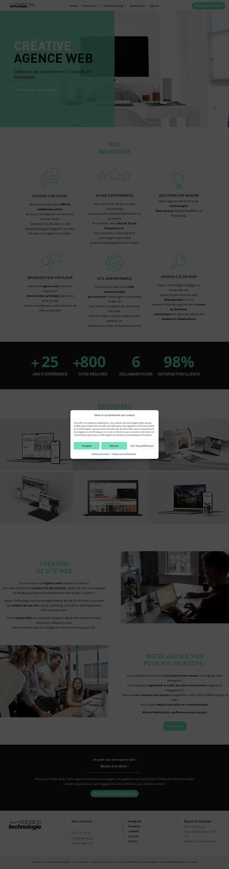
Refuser (114, 445)
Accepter (87, 445)
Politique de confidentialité (123, 453)
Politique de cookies (100, 453)
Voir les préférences (142, 445)
